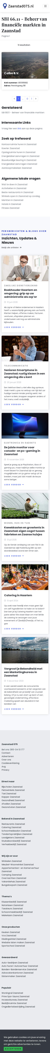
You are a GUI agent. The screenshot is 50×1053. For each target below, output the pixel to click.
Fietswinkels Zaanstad (13, 790)
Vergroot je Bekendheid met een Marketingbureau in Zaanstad (23, 672)
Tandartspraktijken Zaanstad (17, 834)
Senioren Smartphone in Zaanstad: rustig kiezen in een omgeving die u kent (24, 373)
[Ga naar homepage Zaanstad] (18, 6)
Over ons (6, 759)
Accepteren (13, 1049)
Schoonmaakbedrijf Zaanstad (17, 912)
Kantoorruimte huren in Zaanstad (19, 144)
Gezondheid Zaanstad (13, 800)
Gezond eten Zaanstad (14, 807)
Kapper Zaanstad (11, 796)
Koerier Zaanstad (11, 148)
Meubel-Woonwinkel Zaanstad (18, 864)
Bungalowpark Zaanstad (14, 885)
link (19, 128)
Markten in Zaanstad (12, 200)
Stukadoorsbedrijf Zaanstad (16, 840)
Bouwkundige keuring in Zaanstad (19, 160)
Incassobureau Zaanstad (14, 999)
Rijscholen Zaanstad (12, 786)
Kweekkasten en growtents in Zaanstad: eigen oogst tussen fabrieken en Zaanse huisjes (24, 531)
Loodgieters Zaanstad (13, 837)
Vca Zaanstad (9, 935)
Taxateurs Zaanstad (12, 908)
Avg (4, 766)
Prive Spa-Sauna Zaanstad (15, 996)
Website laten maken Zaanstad (18, 942)
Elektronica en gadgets (20, 442)
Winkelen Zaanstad (12, 861)
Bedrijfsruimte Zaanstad (14, 1003)
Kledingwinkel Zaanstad (14, 939)
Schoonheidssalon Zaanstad (16, 830)
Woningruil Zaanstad (12, 993)
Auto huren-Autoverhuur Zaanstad (20, 966)
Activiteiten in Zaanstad (14, 188)
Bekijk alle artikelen (10, 247)
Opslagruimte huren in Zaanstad (18, 152)
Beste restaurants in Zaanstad (17, 192)
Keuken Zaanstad (11, 932)
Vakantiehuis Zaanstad (13, 881)
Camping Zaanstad (12, 874)
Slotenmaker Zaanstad (14, 976)
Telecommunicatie (16, 365)
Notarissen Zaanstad (12, 905)
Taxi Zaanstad (9, 793)
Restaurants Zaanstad (13, 824)
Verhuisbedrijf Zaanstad (14, 844)
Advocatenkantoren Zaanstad (17, 972)
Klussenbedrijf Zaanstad (14, 901)
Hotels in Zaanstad (11, 204)
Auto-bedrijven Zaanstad (15, 962)
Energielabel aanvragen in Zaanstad (20, 156)
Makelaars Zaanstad (12, 915)
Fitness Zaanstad (10, 208)
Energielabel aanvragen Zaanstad (19, 164)
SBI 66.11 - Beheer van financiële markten (23, 112)
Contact (6, 752)
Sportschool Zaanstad (13, 945)
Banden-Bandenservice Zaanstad (19, 969)
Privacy (5, 769)
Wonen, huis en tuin (17, 523)
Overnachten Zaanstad (14, 878)
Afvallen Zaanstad (11, 803)
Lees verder (12, 327)
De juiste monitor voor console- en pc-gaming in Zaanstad (22, 450)
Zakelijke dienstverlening (21, 285)
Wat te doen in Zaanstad (14, 184)
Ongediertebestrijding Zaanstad (18, 1006)
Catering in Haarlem (18, 595)
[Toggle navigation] (45, 6)
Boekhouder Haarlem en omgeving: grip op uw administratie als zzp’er (20, 293)
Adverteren (8, 756)
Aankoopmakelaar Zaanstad (17, 167)
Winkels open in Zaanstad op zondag (21, 196)
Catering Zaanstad (11, 827)
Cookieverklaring (10, 763)
